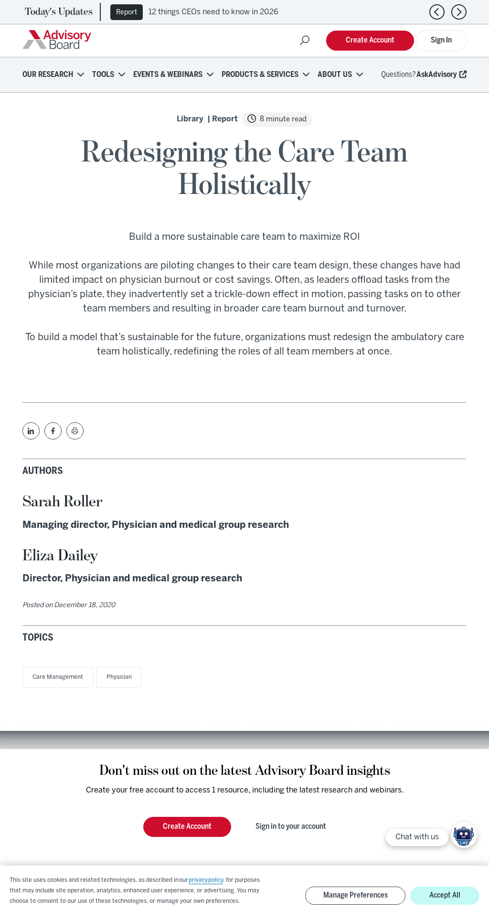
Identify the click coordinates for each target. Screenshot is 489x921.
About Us (335, 74)
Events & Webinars (167, 74)
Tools (103, 74)
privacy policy (206, 880)
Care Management (57, 677)
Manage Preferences (355, 895)
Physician (119, 677)
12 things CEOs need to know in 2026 (213, 12)
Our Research (47, 74)
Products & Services (260, 74)
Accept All (444, 895)
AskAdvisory (436, 74)
